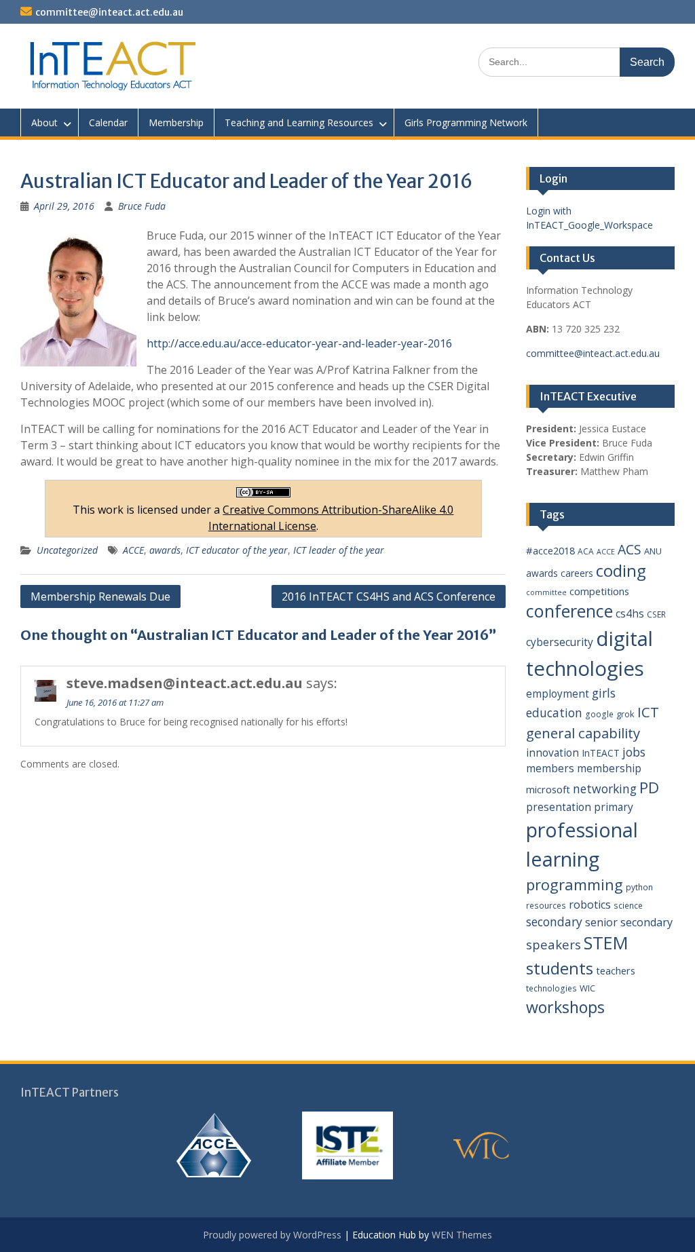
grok (625, 714)
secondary (554, 921)
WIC (587, 988)
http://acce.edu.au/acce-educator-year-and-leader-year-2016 (299, 343)
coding (621, 571)
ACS (629, 549)
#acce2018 (550, 550)
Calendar (108, 122)
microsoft (548, 789)
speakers (553, 944)
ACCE (133, 550)
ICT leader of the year (338, 550)
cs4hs (630, 613)
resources (546, 905)
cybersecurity (559, 641)
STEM (606, 943)
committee (546, 592)
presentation (558, 806)
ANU (653, 551)
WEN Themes (462, 1234)
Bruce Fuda (142, 206)
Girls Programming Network (466, 122)
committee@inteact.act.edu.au (109, 12)
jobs (633, 752)
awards (165, 550)
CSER (656, 614)
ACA (586, 551)
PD (649, 787)
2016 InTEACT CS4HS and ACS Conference (388, 596)
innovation (552, 752)
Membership (176, 122)
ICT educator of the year (237, 550)
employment (557, 693)
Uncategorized (67, 550)
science (628, 905)
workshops (565, 1007)
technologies (551, 988)
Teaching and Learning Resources (299, 122)
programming (574, 884)
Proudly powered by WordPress (272, 1234)
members (550, 768)
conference (569, 610)
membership (609, 768)
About (44, 122)
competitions (599, 591)
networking (605, 788)
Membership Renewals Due (100, 596)
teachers (615, 970)
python (639, 887)
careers (577, 573)
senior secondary (629, 922)
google (599, 714)
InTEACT (601, 752)
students (559, 968)
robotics (590, 904)
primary (613, 806)
